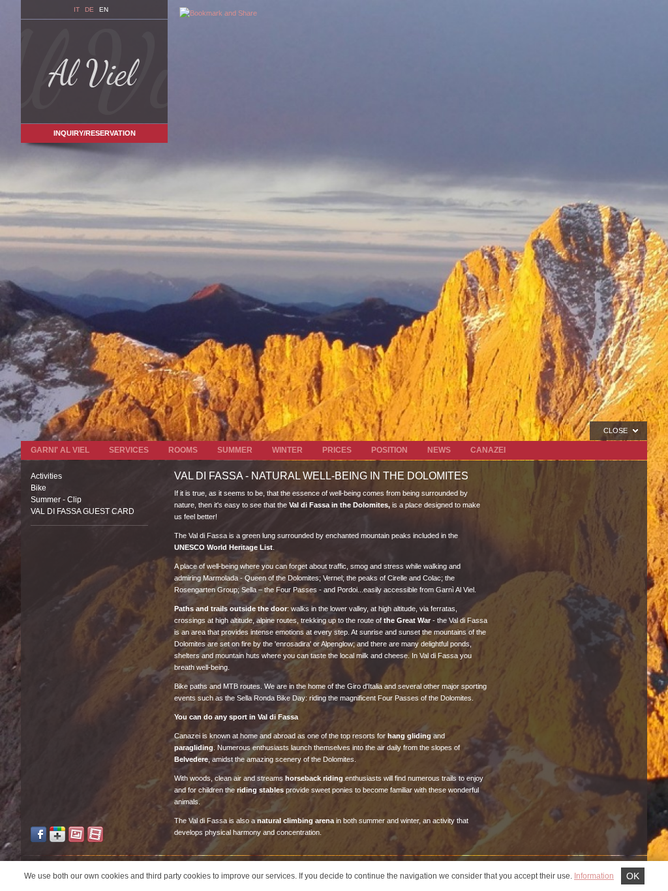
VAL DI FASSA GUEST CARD (82, 511)
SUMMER (234, 450)
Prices (337, 450)
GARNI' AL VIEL (60, 450)
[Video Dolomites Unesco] (95, 835)
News (439, 450)
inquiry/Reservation (94, 133)
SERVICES (129, 450)
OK (632, 876)
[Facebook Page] (38, 835)
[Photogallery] (76, 835)
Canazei (488, 450)
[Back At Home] (94, 71)
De (89, 9)
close (615, 430)
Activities (46, 476)
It (77, 9)
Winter (287, 450)
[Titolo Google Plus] (57, 835)
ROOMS (183, 450)
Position (389, 450)
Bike (38, 487)
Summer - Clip (56, 499)
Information (594, 876)
